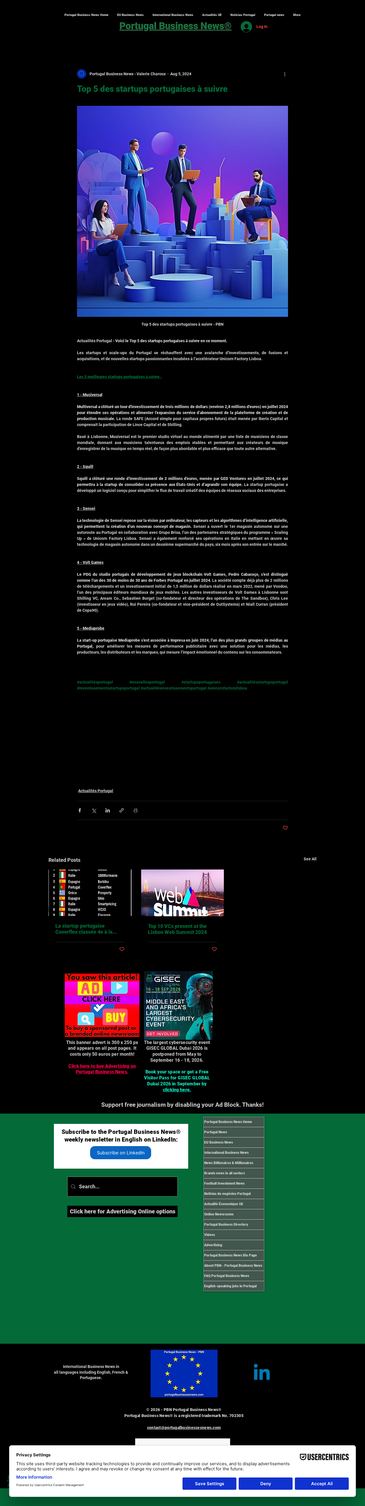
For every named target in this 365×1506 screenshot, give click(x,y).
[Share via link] (121, 810)
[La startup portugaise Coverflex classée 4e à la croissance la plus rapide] (89, 892)
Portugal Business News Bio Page (230, 1255)
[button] (173, 15)
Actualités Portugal (95, 791)
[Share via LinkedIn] (107, 810)
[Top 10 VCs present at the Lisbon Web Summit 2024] (182, 892)
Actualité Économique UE (223, 1204)
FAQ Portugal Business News (226, 1276)
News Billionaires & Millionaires (228, 1163)
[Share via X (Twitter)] (93, 810)
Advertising (213, 1245)
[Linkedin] (262, 1374)
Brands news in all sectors (224, 1173)
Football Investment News (224, 1183)
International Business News (226, 1153)
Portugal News (215, 1132)
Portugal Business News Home (228, 1122)
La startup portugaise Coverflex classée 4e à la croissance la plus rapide (84, 929)
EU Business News (218, 1142)
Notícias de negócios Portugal (227, 1194)
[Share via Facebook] (79, 810)
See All (310, 859)
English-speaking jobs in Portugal (230, 1286)
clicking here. (177, 1089)
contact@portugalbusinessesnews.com (184, 1427)
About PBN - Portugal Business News (233, 1266)
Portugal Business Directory (226, 1225)
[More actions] (284, 73)
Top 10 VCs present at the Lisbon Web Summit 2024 (177, 929)
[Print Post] (135, 810)
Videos (209, 1235)
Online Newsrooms (219, 1214)
